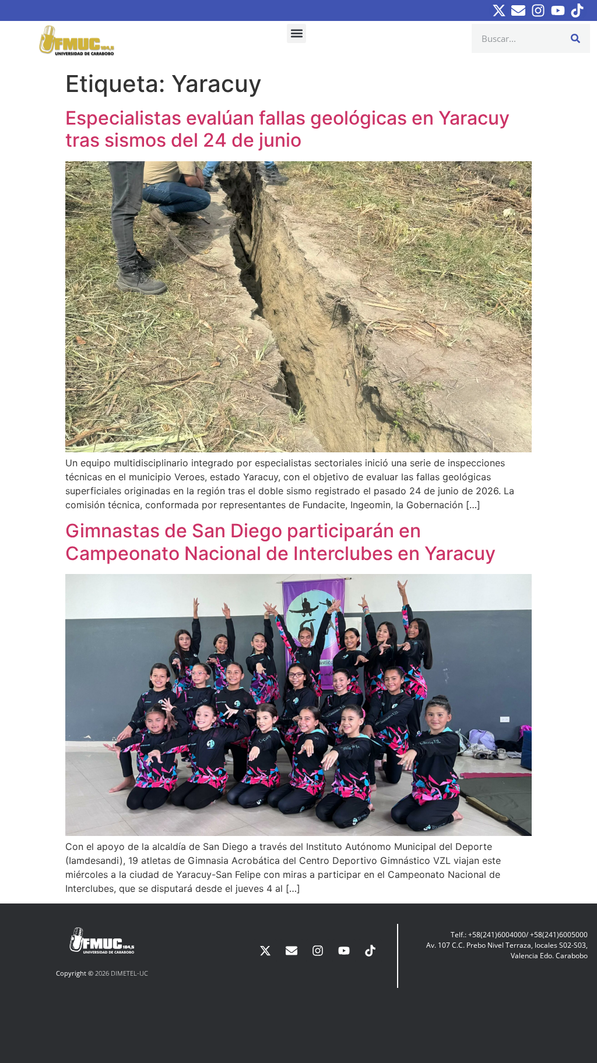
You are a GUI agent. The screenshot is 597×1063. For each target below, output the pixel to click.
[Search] (575, 38)
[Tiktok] (577, 10)
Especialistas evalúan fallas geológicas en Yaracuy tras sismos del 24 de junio (287, 129)
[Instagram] (538, 10)
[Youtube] (558, 10)
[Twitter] (499, 10)
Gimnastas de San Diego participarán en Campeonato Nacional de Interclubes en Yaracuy (280, 541)
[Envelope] (519, 10)
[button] (296, 33)
